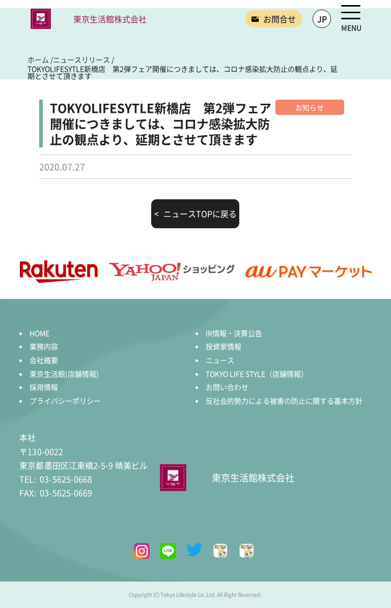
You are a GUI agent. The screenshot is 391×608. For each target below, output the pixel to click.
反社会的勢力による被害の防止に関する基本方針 (284, 401)
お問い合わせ (227, 387)
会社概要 (44, 360)
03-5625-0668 (55, 479)
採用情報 (44, 387)
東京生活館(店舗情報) (64, 374)
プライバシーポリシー (65, 401)
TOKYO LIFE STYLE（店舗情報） (257, 374)
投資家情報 (223, 346)
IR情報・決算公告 (234, 333)
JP (322, 19)
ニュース (220, 360)
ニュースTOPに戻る (200, 213)
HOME (39, 333)
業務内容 (44, 346)
